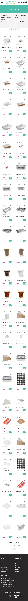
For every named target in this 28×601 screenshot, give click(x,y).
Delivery (17, 561)
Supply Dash (13, 592)
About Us (17, 17)
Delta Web (22, 599)
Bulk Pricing (17, 567)
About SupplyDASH (19, 21)
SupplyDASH (18, 23)
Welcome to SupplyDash (20, 15)
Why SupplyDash (5, 21)
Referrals (17, 571)
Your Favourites (4, 569)
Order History (4, 567)
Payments (17, 563)
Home (2, 561)
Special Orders (18, 565)
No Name (17, 26)
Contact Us (3, 23)
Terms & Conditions (5, 26)
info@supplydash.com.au (8, 580)
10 (19, 545)
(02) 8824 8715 (6, 578)
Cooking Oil (3, 19)
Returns (17, 569)
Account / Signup (5, 565)
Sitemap (13, 599)
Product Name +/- (14, 29)
